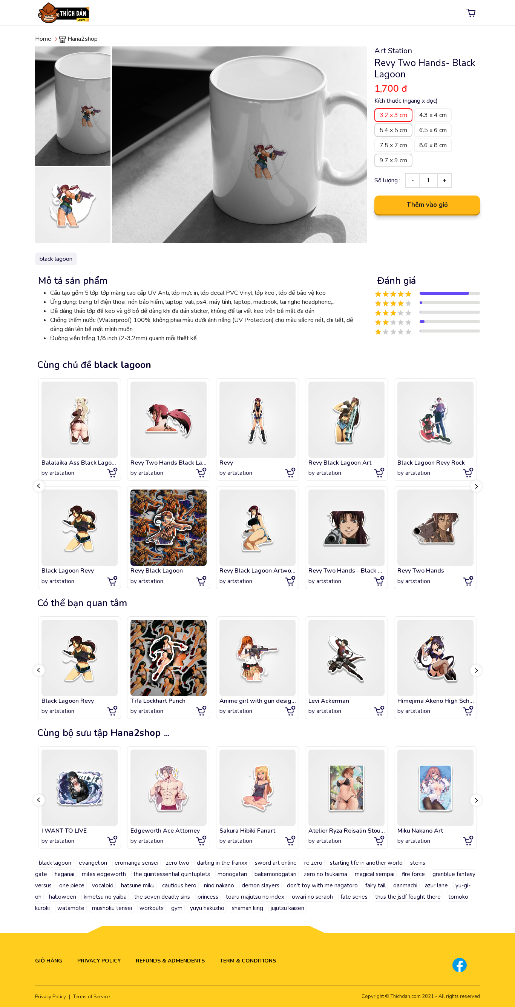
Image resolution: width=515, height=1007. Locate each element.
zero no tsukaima (325, 874)
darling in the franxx (222, 863)
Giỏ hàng (48, 960)
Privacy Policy (99, 960)
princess (208, 897)
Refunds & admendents (170, 960)
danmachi (405, 885)
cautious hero (179, 885)
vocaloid (102, 885)
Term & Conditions (248, 960)
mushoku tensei (112, 908)
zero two (177, 863)
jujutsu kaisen (287, 908)
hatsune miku (138, 885)
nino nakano (219, 885)
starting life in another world (366, 863)
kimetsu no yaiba (105, 897)
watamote (70, 908)
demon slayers (260, 885)
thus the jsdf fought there (408, 897)
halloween (62, 897)
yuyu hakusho (207, 908)
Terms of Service (91, 996)
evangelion (93, 863)
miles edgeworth (104, 874)
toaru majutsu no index (255, 897)
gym (176, 908)
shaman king (247, 908)
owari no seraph (312, 897)
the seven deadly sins (162, 897)
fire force (413, 874)
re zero (313, 863)
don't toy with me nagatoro (322, 885)
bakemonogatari (275, 874)
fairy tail (375, 885)
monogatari (232, 874)
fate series (354, 897)
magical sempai (374, 874)
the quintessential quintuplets (171, 874)
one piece (71, 885)
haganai (64, 874)
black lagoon (55, 863)
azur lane (436, 885)
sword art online (276, 863)
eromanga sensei (136, 863)
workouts (151, 908)
